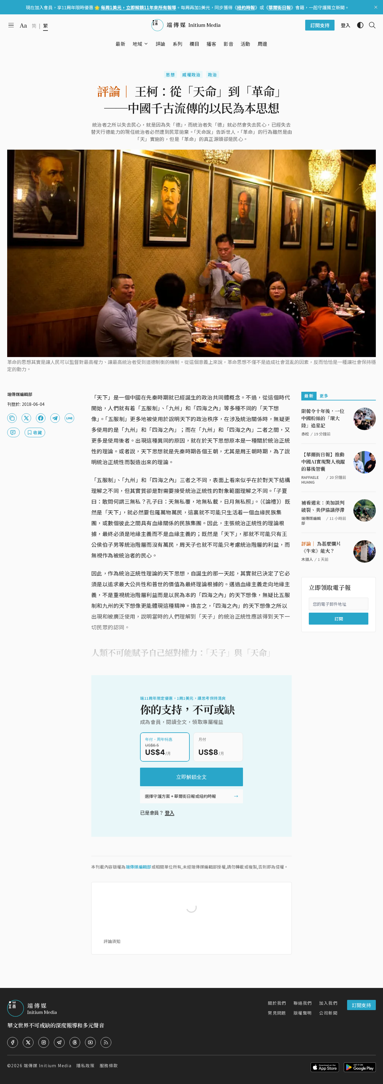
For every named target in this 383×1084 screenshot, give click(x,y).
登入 (169, 812)
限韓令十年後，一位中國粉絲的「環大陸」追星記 (322, 418)
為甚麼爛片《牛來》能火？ (321, 547)
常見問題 (277, 1013)
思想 (170, 75)
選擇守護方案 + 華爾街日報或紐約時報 (180, 796)
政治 (212, 75)
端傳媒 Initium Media (48, 1065)
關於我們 (277, 1003)
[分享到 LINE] (69, 418)
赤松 (305, 434)
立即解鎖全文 (191, 777)
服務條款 (109, 1065)
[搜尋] (370, 25)
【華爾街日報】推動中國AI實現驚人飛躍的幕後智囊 (323, 461)
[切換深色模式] (358, 25)
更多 (324, 396)
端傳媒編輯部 (138, 867)
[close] (376, 7)
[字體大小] (23, 25)
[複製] (12, 418)
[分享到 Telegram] (55, 418)
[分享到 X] (26, 418)
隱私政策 (85, 1065)
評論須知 (112, 941)
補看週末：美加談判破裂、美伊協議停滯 (322, 506)
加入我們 (328, 1003)
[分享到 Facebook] (40, 418)
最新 (309, 396)
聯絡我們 (303, 1003)
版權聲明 (303, 1013)
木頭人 (307, 559)
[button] (137, 43)
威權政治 (191, 75)
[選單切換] (146, 43)
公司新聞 (328, 1013)
